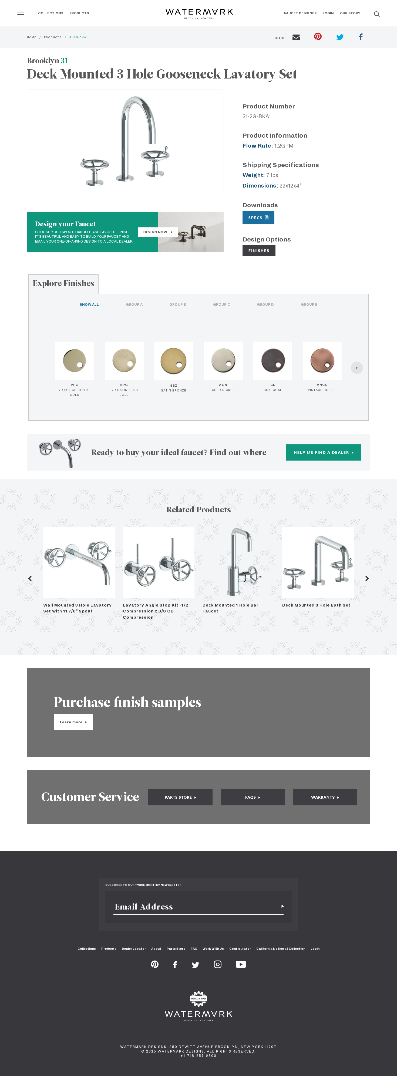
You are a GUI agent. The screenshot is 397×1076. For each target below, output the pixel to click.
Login (328, 13)
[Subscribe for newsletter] (281, 906)
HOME (31, 37)
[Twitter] (195, 966)
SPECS (255, 218)
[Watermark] (199, 14)
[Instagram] (217, 966)
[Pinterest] (155, 966)
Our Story (350, 13)
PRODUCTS (53, 37)
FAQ (194, 949)
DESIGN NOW (155, 232)
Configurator (240, 949)
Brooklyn (47, 60)
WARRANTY (323, 797)
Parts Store (176, 949)
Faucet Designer (300, 13)
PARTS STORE (179, 797)
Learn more (72, 722)
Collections (50, 13)
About (156, 949)
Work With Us (213, 949)
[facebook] (361, 37)
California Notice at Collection (280, 949)
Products (79, 13)
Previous (29, 578)
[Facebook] (175, 966)
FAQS (251, 797)
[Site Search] (377, 14)
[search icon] (16, 12)
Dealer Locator (134, 949)
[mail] (296, 38)
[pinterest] (318, 37)
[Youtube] (241, 966)
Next (367, 578)
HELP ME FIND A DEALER (322, 452)
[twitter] (340, 38)
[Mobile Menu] (20, 14)
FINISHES (259, 250)
